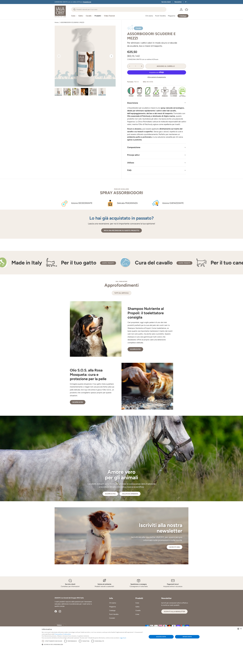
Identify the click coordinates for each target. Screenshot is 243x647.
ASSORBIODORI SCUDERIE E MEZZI (72, 22)
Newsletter (178, 2)
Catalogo (112, 610)
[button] (186, 9)
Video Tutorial (109, 16)
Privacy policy (58, 634)
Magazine (171, 16)
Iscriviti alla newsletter (174, 611)
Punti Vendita (160, 16)
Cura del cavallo (83, 262)
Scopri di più (135, 349)
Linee (137, 614)
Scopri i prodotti (37, 263)
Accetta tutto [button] (161, 636)
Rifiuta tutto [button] (187, 636)
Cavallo (88, 16)
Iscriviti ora (174, 547)
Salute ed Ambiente (130, 494)
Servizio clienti (166, 2)
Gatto (80, 16)
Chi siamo (149, 16)
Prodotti (98, 16)
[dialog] (121, 636)
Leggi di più (123, 638)
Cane (73, 16)
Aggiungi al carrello (166, 66)
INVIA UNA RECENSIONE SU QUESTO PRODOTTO (121, 230)
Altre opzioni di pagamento (157, 77)
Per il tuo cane (156, 262)
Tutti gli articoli (121, 293)
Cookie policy (67, 634)
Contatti (112, 618)
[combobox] (118, 9)
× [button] (241, 628)
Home (56, 22)
